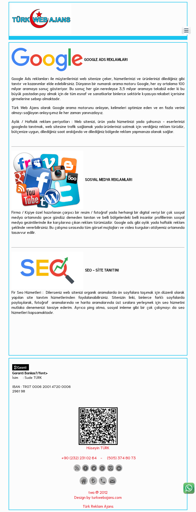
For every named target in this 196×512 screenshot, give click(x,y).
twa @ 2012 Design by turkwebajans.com (98, 494)
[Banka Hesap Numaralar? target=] (93, 483)
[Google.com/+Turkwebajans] (102, 470)
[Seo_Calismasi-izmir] (98, 443)
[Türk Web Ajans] (41, 32)
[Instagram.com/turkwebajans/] (110, 470)
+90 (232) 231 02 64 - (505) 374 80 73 (98, 457)
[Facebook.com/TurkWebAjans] (85, 470)
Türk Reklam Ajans (98, 505)
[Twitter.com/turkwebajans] (94, 470)
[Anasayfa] (83, 483)
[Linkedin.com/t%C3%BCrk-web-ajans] (119, 470)
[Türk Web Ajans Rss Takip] (77, 470)
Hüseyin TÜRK (98, 447)
